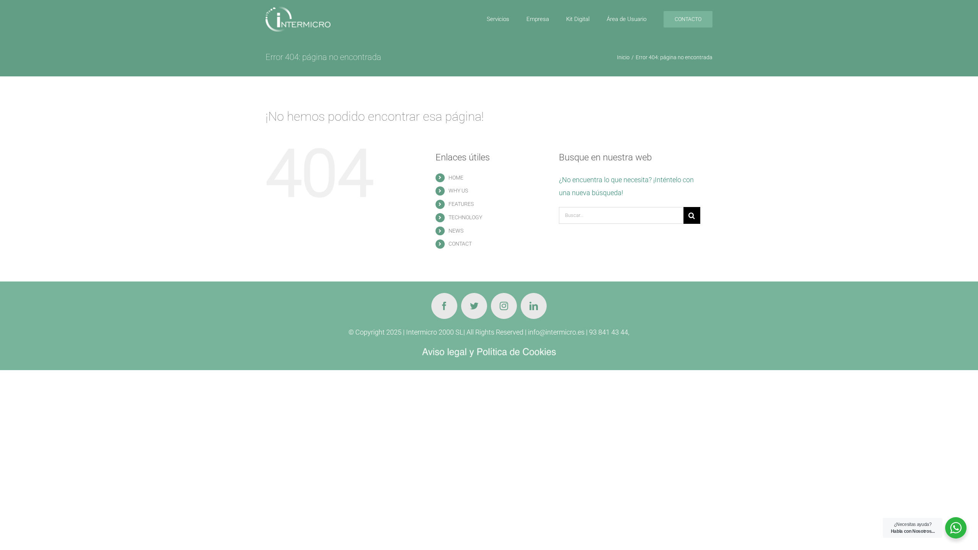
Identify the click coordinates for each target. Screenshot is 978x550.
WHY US (458, 191)
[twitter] (474, 306)
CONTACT (460, 244)
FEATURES (461, 204)
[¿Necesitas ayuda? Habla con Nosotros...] (956, 528)
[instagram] (504, 306)
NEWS (456, 231)
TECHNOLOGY (465, 217)
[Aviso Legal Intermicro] (489, 351)
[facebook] (444, 306)
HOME (456, 178)
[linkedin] (534, 306)
